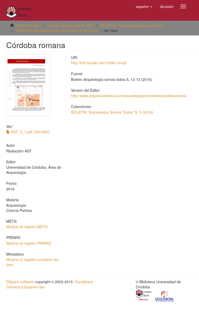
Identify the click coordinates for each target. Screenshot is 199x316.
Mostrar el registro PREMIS (28, 243)
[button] (144, 6)
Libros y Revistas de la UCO (71, 25)
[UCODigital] (164, 295)
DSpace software (20, 281)
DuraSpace (84, 281)
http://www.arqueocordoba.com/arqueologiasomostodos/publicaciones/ (129, 95)
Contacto (13, 286)
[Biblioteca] (144, 295)
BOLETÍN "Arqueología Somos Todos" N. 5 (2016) (57, 30)
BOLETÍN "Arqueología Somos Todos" (132, 25)
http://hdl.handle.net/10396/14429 (98, 62)
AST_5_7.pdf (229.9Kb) (30, 131)
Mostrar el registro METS (26, 226)
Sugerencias (34, 286)
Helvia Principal (28, 25)
